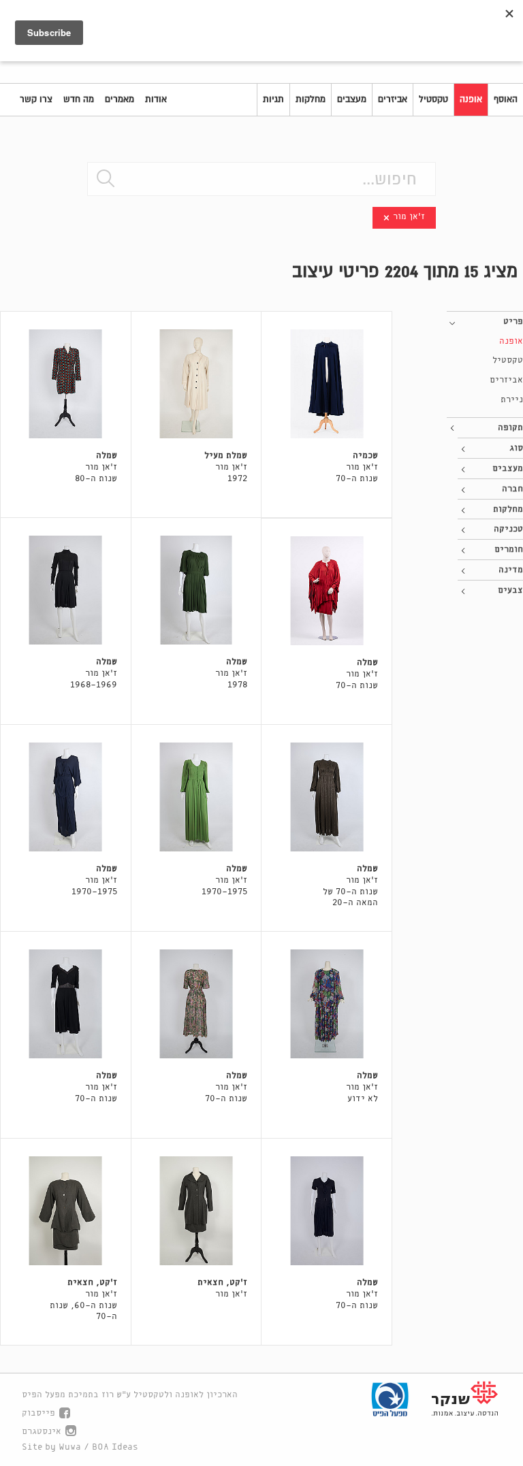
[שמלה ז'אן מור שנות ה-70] (326, 591)
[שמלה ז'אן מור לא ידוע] (326, 1004)
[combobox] (261, 179)
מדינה (510, 570)
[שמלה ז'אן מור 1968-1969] (65, 590)
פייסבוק (38, 1413)
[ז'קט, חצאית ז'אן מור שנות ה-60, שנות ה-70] (65, 1211)
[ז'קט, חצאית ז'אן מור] (196, 1211)
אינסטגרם (41, 1431)
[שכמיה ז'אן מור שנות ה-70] (326, 384)
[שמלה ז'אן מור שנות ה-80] (65, 384)
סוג (516, 448)
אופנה (471, 99)
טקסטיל (433, 99)
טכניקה (508, 529)
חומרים (508, 549)
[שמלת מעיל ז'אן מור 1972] (196, 384)
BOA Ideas (115, 1447)
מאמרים (119, 99)
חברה (512, 489)
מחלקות (311, 99)
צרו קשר (36, 99)
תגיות (273, 99)
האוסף (506, 99)
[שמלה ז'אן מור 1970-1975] (196, 797)
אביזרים (392, 99)
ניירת (512, 399)
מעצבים (351, 99)
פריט (513, 321)
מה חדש (78, 99)
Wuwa (70, 1447)
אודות (156, 99)
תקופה (510, 427)
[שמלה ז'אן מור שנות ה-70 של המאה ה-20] (326, 797)
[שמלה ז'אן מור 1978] (196, 590)
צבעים (510, 590)
